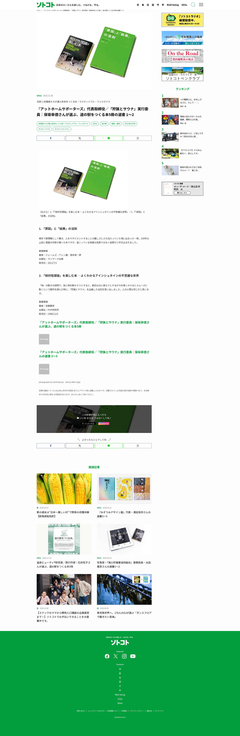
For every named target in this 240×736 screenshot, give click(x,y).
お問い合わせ (81, 711)
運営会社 (149, 711)
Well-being (173, 4)
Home (38, 10)
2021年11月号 (130, 123)
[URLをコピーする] (138, 138)
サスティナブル (44, 129)
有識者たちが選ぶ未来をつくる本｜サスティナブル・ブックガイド (63, 123)
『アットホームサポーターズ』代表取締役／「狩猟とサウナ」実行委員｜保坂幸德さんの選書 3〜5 (94, 354)
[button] (51, 138)
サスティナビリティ (62, 129)
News (120, 703)
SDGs (184, 4)
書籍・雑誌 (116, 123)
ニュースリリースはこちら (96, 711)
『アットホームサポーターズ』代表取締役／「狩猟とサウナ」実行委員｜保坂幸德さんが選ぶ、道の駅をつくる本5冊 (94, 324)
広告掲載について (112, 711)
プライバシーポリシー (137, 711)
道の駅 (104, 123)
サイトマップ (159, 711)
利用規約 (124, 711)
